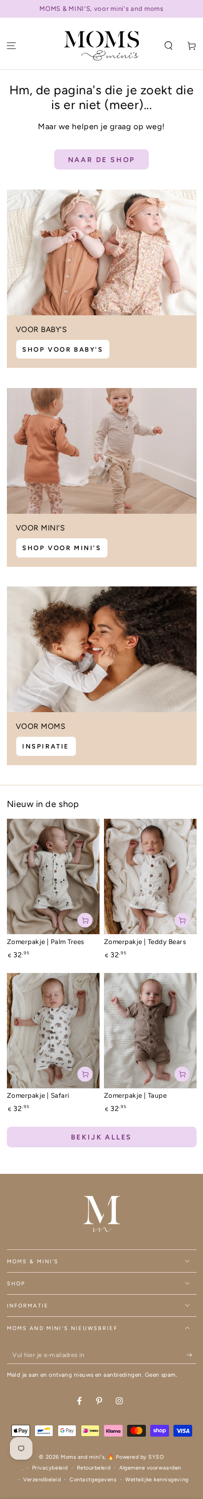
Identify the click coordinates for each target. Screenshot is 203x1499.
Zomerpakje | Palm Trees (45, 941)
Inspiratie (45, 746)
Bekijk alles (102, 1137)
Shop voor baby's (62, 349)
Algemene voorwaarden (150, 1468)
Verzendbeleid (42, 1479)
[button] (168, 46)
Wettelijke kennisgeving (156, 1479)
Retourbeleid (93, 1468)
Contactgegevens (92, 1479)
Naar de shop (101, 160)
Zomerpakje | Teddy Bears (145, 941)
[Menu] (11, 46)
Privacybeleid (50, 1468)
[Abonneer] (191, 1355)
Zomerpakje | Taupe (135, 1095)
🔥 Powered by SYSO (135, 1457)
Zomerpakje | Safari (38, 1095)
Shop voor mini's (62, 548)
